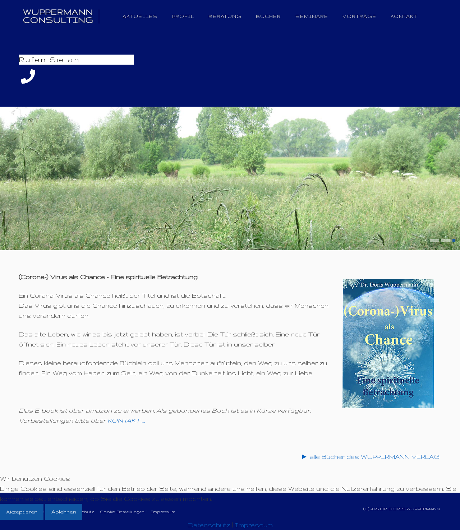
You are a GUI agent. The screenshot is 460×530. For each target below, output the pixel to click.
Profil (183, 16)
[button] (434, 240)
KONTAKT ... (126, 420)
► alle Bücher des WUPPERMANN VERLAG (370, 456)
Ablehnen (63, 512)
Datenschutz (209, 524)
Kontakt (404, 16)
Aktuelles (140, 16)
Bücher (268, 16)
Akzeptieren (21, 512)
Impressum (254, 524)
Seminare (311, 16)
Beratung (225, 16)
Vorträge (359, 16)
